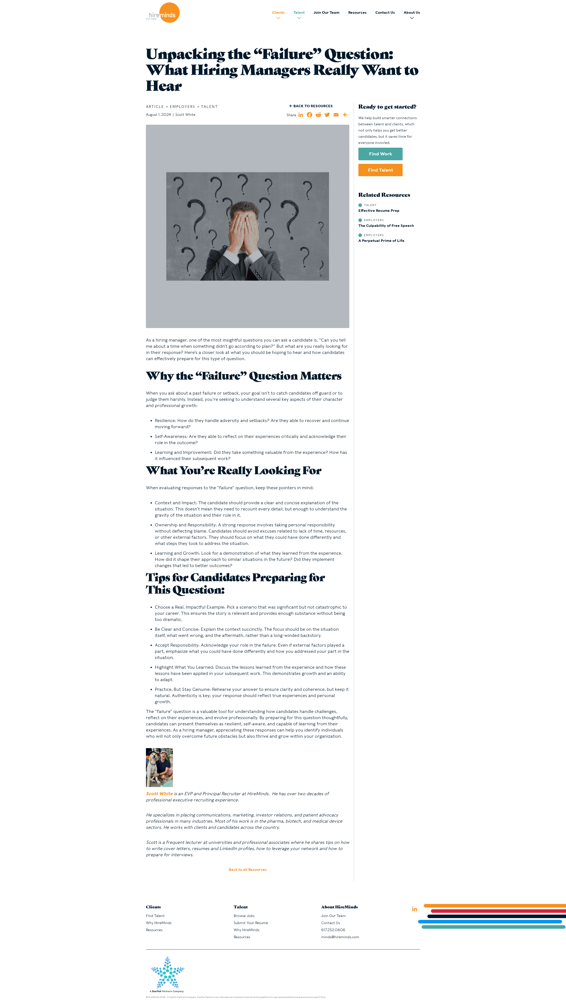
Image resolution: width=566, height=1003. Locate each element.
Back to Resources (313, 106)
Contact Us (385, 12)
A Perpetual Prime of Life (381, 241)
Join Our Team (326, 12)
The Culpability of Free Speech (386, 226)
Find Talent (380, 170)
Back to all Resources (248, 869)
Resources (357, 12)
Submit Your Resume (251, 923)
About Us (412, 12)
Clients (278, 12)
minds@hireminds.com (340, 937)
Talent (299, 12)
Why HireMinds (159, 923)
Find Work (380, 154)
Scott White (159, 793)
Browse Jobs (244, 916)
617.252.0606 (333, 930)
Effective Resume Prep (379, 210)
